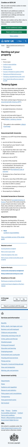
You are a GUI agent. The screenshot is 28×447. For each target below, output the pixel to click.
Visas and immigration (8, 367)
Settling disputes (7, 69)
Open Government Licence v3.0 (11, 428)
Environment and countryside (10, 355)
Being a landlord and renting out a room (12, 273)
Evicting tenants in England (8, 248)
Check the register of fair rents (9, 254)
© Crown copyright (14, 443)
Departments (5, 381)
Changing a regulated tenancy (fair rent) (14, 76)
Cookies (14, 410)
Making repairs (7, 67)
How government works (8, 400)
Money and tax (5, 361)
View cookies (14, 36)
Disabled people (6, 342)
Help (2, 410)
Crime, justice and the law (9, 339)
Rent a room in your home (8, 251)
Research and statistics (8, 390)
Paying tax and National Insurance (12, 74)
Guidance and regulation (9, 387)
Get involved (5, 403)
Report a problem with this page (14, 306)
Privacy (8, 410)
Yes (18, 299)
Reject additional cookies (14, 32)
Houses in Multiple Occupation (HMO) (13, 71)
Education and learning (8, 348)
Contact (20, 413)
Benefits (3, 323)
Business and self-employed (10, 329)
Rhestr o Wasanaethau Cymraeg (11, 418)
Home (2, 45)
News (3, 384)
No (25, 299)
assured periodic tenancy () (11, 102)
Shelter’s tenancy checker (13, 119)
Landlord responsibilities (9, 64)
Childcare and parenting (9, 332)
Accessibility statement (8, 413)
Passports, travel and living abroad (12, 364)
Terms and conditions (8, 415)
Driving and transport (8, 345)
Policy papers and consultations (11, 393)
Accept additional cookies (14, 28)
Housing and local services (9, 358)
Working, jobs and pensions (9, 370)
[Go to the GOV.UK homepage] (7, 41)
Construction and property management (12, 270)
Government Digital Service (9, 420)
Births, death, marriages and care (11, 326)
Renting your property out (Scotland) (11, 281)
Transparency (5, 397)
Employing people (7, 351)
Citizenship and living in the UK (11, 336)
